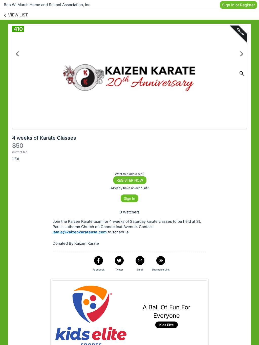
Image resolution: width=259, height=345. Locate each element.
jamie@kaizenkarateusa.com (80, 232)
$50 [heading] (17, 145)
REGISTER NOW (130, 180)
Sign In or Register (238, 5)
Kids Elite (166, 325)
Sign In (129, 198)
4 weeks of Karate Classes (44, 138)
